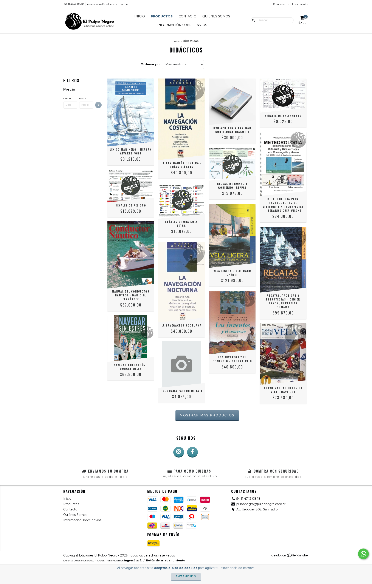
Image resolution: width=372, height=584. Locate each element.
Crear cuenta (281, 4)
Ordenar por (151, 64)
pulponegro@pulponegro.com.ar (108, 4)
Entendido (186, 576)
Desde (67, 98)
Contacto (187, 16)
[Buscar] (252, 20)
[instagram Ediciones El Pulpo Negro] (178, 452)
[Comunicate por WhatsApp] (363, 554)
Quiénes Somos (216, 16)
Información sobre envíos (182, 25)
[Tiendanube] (290, 556)
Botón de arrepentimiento (165, 560)
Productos (162, 16)
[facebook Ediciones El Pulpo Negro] (192, 452)
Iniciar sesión (300, 4)
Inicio (139, 16)
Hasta (82, 98)
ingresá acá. (133, 560)
